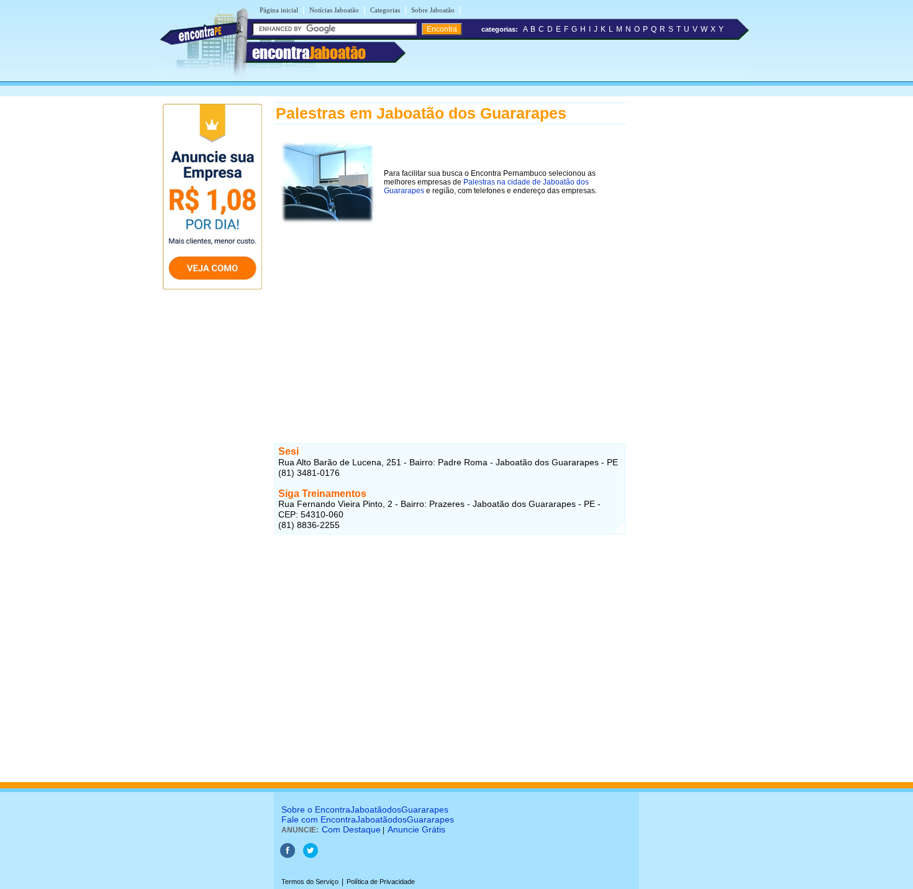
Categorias (385, 10)
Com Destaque (351, 829)
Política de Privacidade (381, 881)
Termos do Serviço (309, 881)
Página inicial (279, 10)
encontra (309, 53)
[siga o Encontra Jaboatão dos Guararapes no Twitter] (310, 855)
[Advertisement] (450, 316)
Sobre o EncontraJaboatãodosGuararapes (364, 809)
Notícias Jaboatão (334, 10)
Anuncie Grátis (416, 829)
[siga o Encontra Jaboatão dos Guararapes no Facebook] (287, 855)
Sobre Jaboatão (433, 10)
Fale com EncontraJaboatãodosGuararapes (367, 819)
